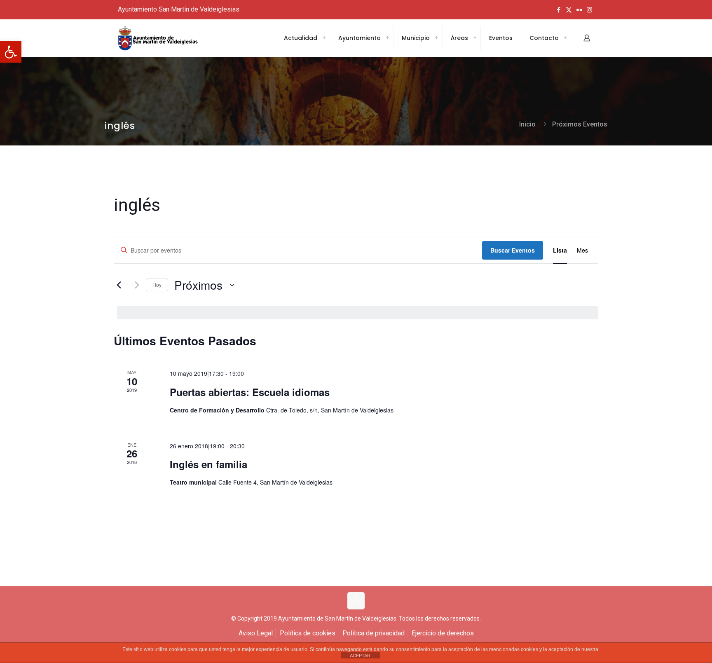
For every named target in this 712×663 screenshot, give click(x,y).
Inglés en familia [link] (208, 464)
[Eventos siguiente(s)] (135, 285)
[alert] (357, 312)
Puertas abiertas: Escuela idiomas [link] (250, 392)
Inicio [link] (527, 124)
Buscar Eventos (512, 250)
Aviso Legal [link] (256, 633)
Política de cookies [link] (307, 633)
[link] (10, 52)
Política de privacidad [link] (373, 633)
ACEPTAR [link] (360, 655)
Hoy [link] (157, 284)
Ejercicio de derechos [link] (443, 633)
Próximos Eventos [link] (579, 124)
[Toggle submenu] (324, 38)
